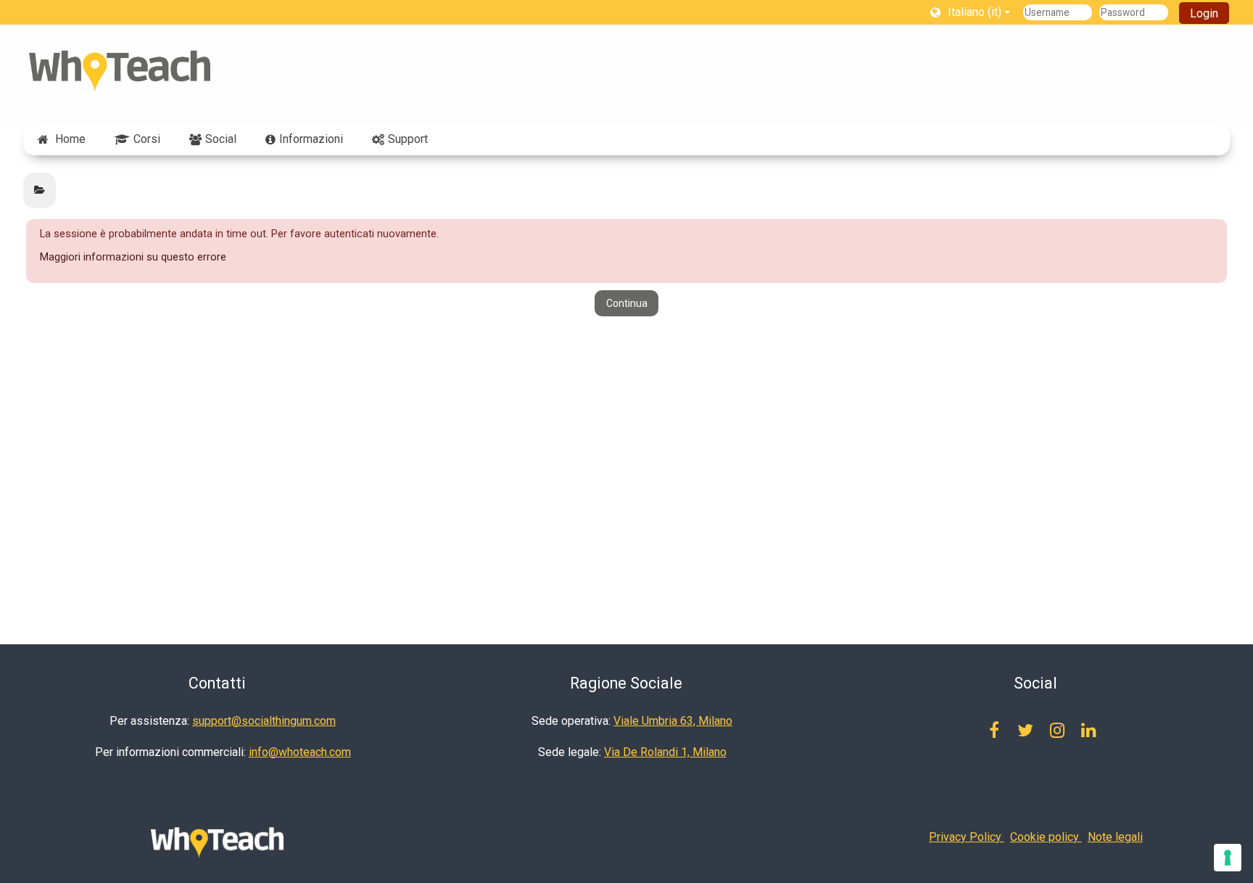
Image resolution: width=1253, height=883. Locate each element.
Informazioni (311, 139)
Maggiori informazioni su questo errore (133, 257)
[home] (119, 71)
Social (220, 139)
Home (70, 139)
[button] (971, 12)
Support (408, 139)
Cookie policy (1046, 837)
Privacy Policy (966, 837)
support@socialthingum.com (264, 721)
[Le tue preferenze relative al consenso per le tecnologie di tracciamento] (1227, 857)
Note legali (1115, 837)
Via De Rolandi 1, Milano (665, 752)
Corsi (146, 139)
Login (1204, 13)
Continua (627, 303)
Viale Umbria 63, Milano (672, 721)
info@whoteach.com (300, 752)
